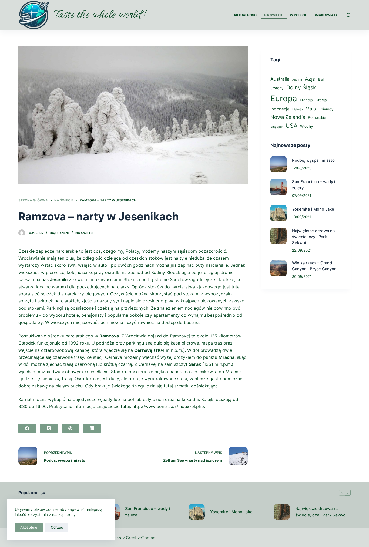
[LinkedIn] (92, 428)
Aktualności (245, 15)
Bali (321, 79)
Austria (297, 80)
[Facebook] (27, 428)
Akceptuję (28, 527)
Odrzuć (57, 527)
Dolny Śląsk (301, 87)
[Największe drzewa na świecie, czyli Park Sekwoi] (278, 236)
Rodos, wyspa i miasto (313, 160)
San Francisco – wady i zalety (147, 512)
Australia (280, 79)
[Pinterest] (70, 428)
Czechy (277, 88)
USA (291, 125)
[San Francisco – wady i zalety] (278, 187)
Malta (312, 109)
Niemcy (327, 109)
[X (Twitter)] (49, 428)
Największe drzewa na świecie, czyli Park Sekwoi (313, 236)
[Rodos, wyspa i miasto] (278, 164)
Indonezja (280, 109)
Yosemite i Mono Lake (313, 209)
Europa (283, 98)
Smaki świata (326, 15)
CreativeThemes (141, 537)
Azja (310, 79)
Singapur (276, 127)
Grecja (321, 100)
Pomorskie (317, 117)
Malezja (297, 109)
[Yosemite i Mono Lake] (278, 213)
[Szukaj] (349, 15)
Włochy (306, 126)
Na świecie (273, 15)
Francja (306, 100)
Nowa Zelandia (287, 117)
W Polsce (298, 15)
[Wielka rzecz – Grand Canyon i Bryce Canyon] (278, 268)
